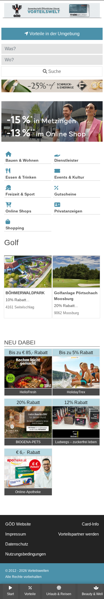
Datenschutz (16, 544)
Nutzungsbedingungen (25, 554)
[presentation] (6, 121)
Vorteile (30, 594)
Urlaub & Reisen (58, 594)
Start (10, 594)
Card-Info (90, 524)
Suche (54, 71)
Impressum (15, 534)
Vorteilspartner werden (78, 534)
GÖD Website (18, 524)
